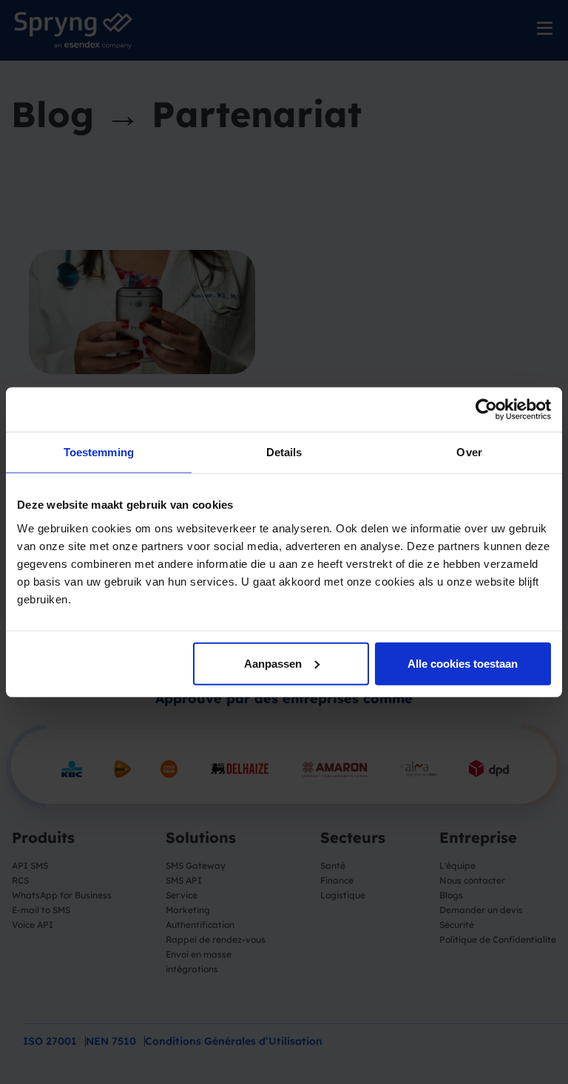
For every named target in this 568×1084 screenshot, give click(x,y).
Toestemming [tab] (99, 452)
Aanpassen (273, 663)
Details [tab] (284, 452)
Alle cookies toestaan (463, 663)
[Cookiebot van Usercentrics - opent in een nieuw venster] (486, 410)
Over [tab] (468, 452)
